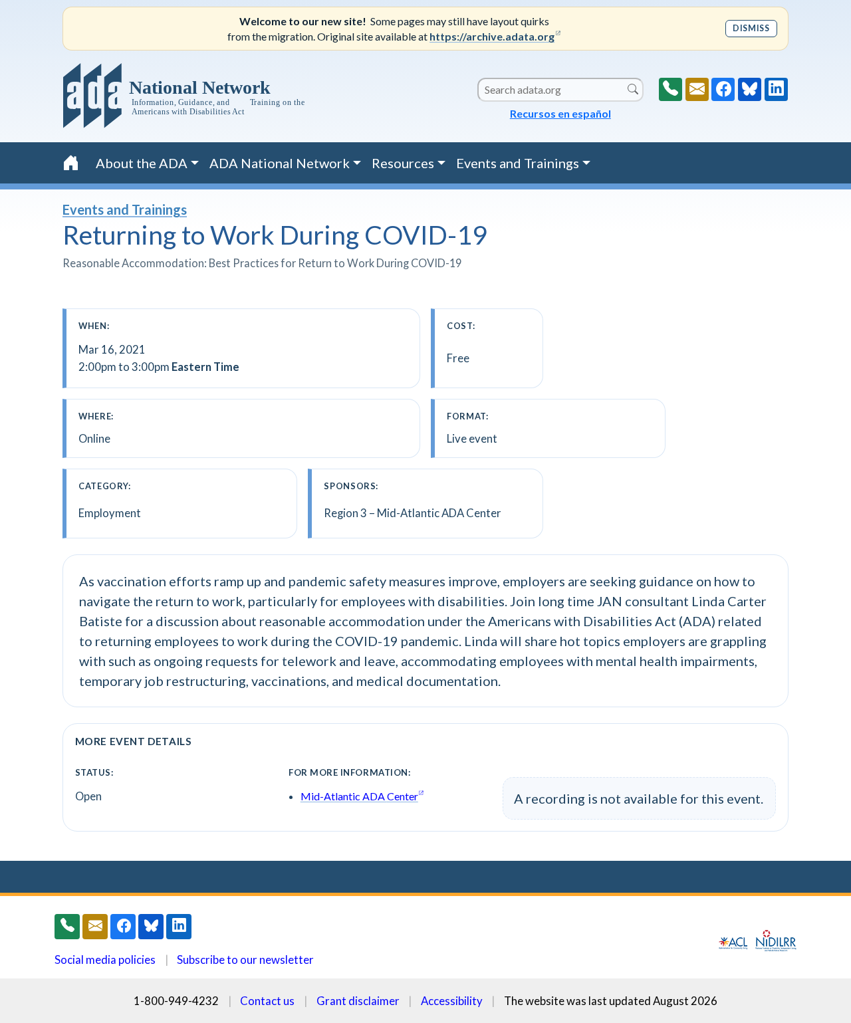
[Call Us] (670, 89)
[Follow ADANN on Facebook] (723, 89)
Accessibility (452, 1001)
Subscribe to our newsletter (245, 959)
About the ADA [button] (141, 163)
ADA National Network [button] (279, 163)
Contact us (267, 1001)
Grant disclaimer (358, 1001)
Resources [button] (403, 163)
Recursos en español (560, 113)
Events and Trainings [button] (517, 163)
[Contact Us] (697, 89)
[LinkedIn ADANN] (776, 89)
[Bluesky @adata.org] (749, 89)
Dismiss (751, 28)
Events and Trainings (124, 209)
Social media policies (105, 959)
